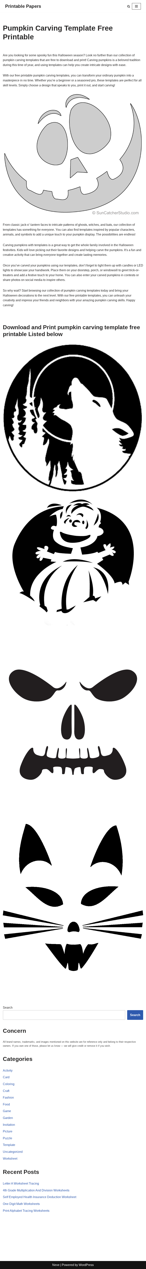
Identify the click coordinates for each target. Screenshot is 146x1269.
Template (9, 1145)
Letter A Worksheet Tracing (21, 1183)
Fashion (8, 1097)
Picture (7, 1131)
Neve (56, 1265)
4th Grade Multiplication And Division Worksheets (36, 1190)
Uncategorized (13, 1151)
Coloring (8, 1084)
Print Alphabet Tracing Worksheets (26, 1210)
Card (6, 1077)
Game (7, 1111)
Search (8, 1007)
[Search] (128, 6)
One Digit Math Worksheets (21, 1203)
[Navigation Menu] (136, 6)
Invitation (9, 1124)
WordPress (86, 1265)
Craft (6, 1090)
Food (6, 1104)
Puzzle (7, 1138)
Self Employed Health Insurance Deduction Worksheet (39, 1197)
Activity (8, 1070)
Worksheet (10, 1158)
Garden (8, 1118)
